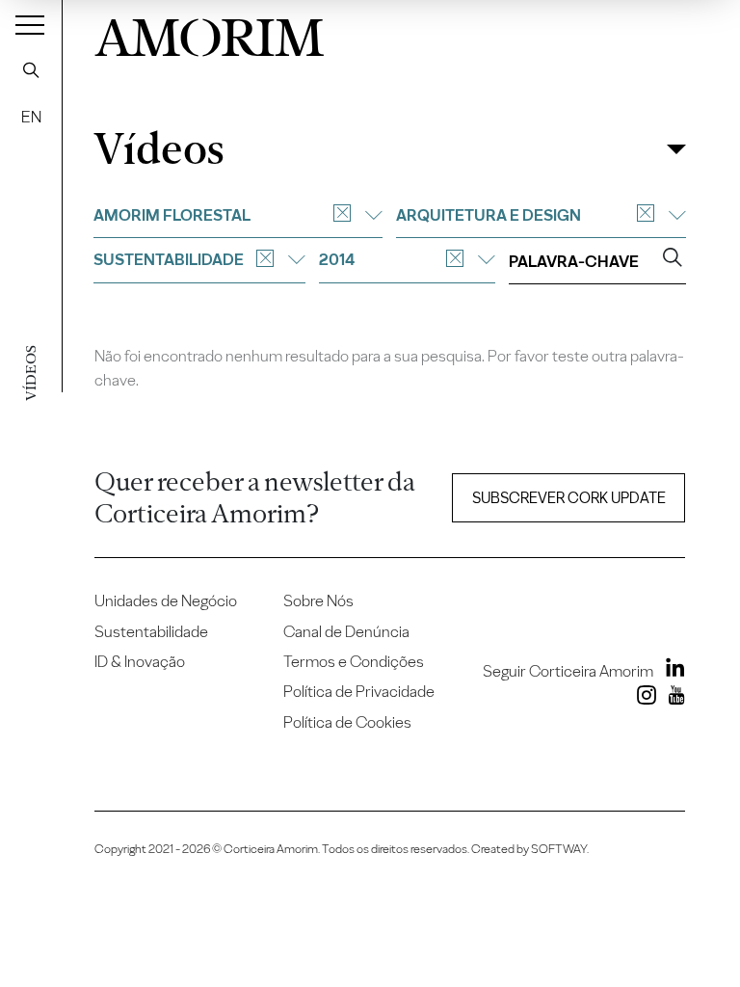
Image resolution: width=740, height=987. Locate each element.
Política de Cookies (347, 722)
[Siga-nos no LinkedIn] (670, 670)
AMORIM (209, 33)
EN (31, 116)
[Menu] (29, 24)
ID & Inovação (139, 661)
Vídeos (158, 149)
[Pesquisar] (31, 69)
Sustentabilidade (151, 631)
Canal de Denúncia (346, 631)
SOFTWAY (559, 848)
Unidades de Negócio (165, 600)
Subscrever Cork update (569, 498)
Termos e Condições (353, 661)
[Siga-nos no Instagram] (642, 698)
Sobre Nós (318, 600)
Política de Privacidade (359, 691)
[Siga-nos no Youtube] (672, 698)
